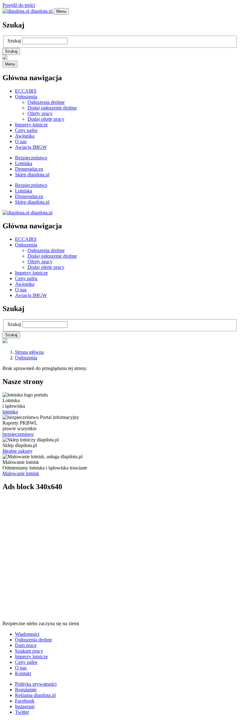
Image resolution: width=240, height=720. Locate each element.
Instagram (24, 706)
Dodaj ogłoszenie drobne (52, 107)
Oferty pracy (40, 113)
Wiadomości (27, 634)
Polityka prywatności (36, 684)
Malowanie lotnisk (20, 473)
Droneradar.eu (29, 169)
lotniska (10, 411)
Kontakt (23, 673)
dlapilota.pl (41, 11)
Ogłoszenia (26, 96)
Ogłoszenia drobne (46, 102)
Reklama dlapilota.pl (35, 695)
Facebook (24, 700)
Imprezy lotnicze (31, 124)
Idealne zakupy (17, 451)
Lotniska (23, 163)
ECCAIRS (26, 91)
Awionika (24, 136)
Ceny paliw (26, 130)
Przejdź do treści (18, 5)
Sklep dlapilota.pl (32, 174)
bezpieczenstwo (18, 434)
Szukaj (14, 40)
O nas (21, 141)
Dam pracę (26, 645)
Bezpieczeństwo (31, 157)
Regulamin (26, 689)
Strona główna (29, 352)
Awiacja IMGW (31, 147)
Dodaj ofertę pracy (46, 119)
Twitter (22, 712)
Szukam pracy (29, 651)
